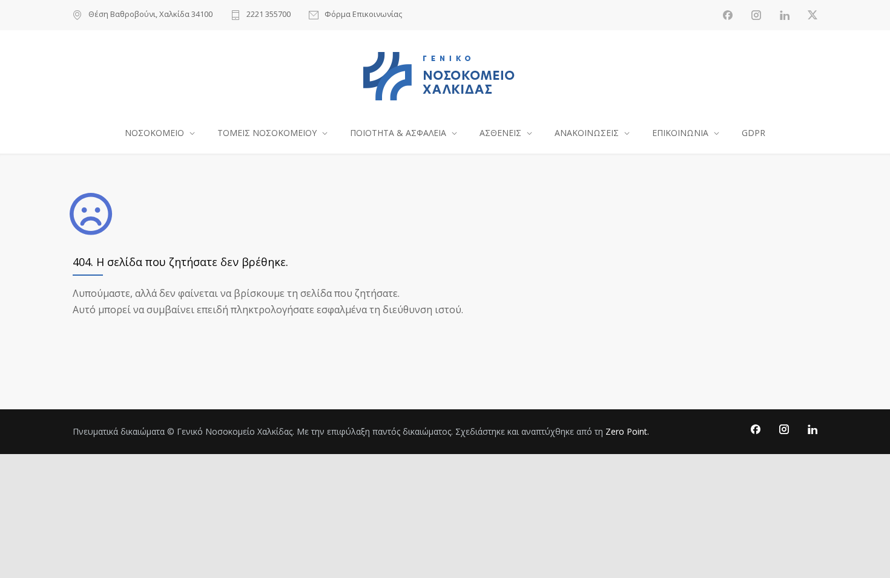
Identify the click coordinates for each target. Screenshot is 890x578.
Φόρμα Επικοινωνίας (363, 14)
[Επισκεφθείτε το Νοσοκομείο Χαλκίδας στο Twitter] (812, 15)
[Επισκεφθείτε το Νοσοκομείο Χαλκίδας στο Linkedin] (784, 15)
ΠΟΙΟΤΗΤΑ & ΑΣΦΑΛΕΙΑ (398, 132)
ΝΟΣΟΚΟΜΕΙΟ (154, 132)
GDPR (753, 132)
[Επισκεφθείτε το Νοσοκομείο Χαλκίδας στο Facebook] (728, 15)
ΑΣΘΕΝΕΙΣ (500, 132)
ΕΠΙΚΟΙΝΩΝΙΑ (680, 132)
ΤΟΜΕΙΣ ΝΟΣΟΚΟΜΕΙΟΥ (267, 132)
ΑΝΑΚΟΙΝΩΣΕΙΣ (587, 132)
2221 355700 (268, 14)
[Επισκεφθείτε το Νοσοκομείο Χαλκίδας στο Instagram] (756, 15)
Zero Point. (627, 431)
